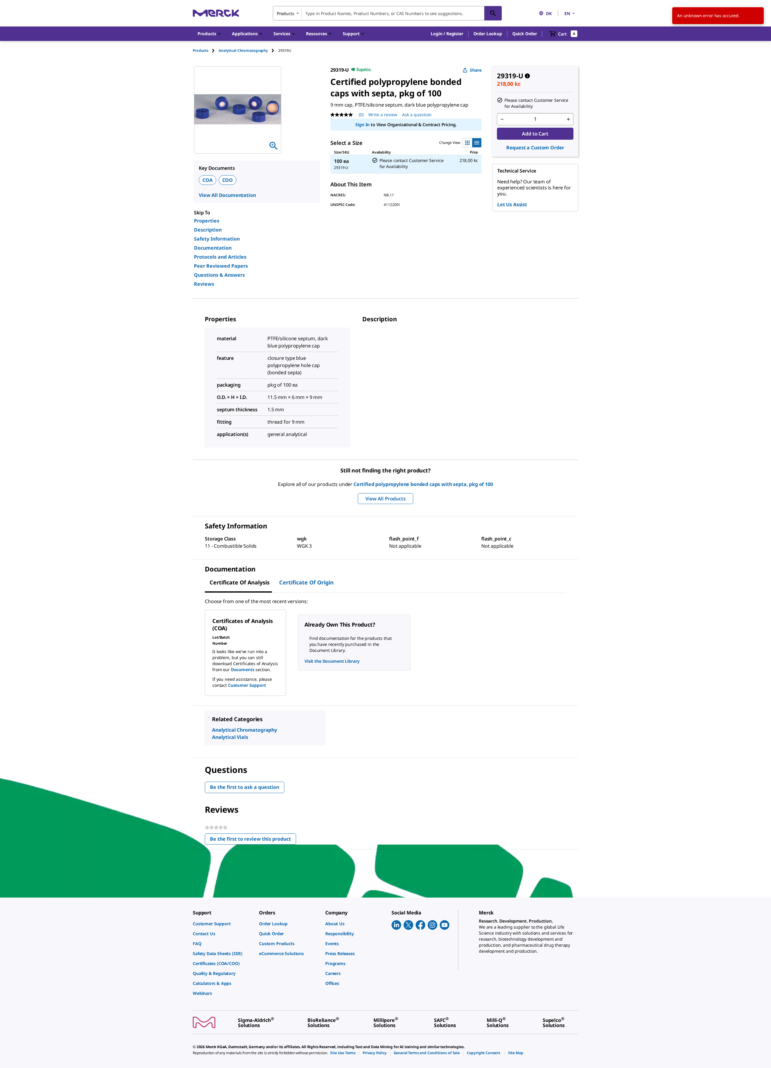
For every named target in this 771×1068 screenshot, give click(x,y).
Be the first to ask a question (244, 787)
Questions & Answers (219, 275)
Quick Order (524, 33)
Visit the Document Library (331, 661)
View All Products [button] (385, 498)
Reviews (204, 284)
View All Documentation (227, 195)
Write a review (382, 114)
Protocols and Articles (220, 257)
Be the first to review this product (253, 840)
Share (476, 70)
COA (207, 180)
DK (549, 13)
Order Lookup (487, 33)
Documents (242, 669)
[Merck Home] (216, 13)
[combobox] (387, 13)
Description (208, 229)
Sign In (362, 124)
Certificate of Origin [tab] (306, 582)
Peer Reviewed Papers (221, 266)
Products (200, 50)
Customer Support (247, 685)
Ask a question (417, 114)
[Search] (493, 13)
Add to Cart (535, 133)
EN (567, 13)
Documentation (213, 247)
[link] (223, 924)
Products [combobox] (285, 13)
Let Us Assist (512, 204)
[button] (447, 34)
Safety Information (217, 238)
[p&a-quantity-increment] (568, 119)
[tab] (206, 50)
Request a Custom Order (535, 148)
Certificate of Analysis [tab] (240, 582)
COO (227, 180)
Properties (206, 220)
